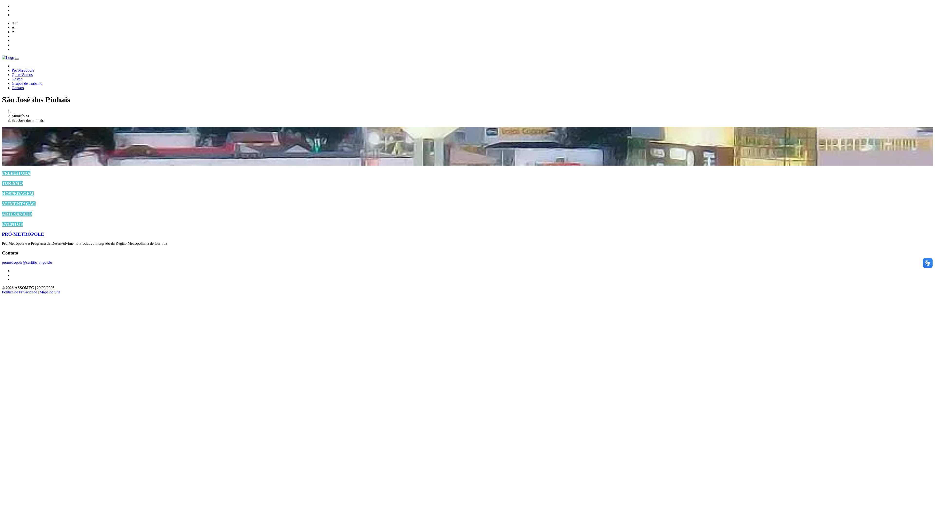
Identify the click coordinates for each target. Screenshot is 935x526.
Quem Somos (22, 75)
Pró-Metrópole (23, 70)
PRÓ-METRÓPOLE (23, 234)
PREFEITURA (16, 173)
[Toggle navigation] (17, 59)
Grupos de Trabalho (27, 83)
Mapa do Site (50, 292)
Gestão (17, 79)
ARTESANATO (17, 214)
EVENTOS (12, 224)
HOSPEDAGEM (18, 193)
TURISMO (12, 183)
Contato (18, 88)
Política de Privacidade (19, 292)
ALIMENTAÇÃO (19, 203)
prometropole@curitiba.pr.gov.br (27, 262)
